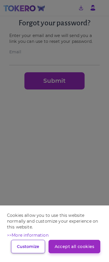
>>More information (28, 235)
